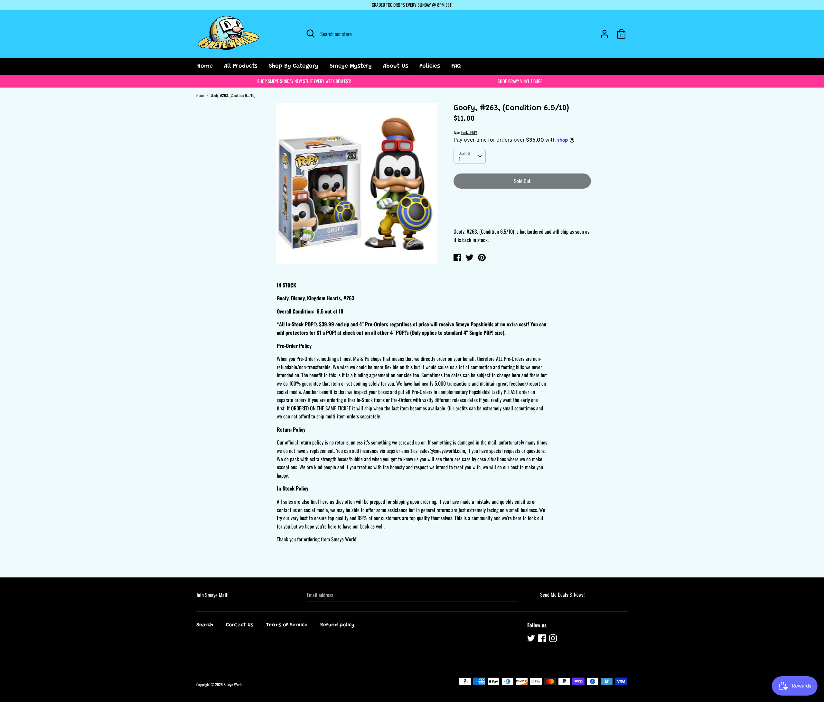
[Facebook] (542, 639)
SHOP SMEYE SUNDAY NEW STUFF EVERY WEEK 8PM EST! (304, 81)
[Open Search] (310, 33)
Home (205, 66)
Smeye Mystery (351, 66)
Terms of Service (286, 625)
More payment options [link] (522, 216)
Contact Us (239, 625)
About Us (395, 66)
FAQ (456, 66)
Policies (429, 66)
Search (204, 625)
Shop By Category (293, 66)
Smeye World (233, 684)
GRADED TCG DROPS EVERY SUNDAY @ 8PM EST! (412, 4)
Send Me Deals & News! (562, 594)
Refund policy (337, 625)
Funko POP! (469, 132)
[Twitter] (531, 639)
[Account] (604, 31)
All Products (241, 66)
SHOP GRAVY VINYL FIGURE (520, 81)
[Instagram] (553, 639)
